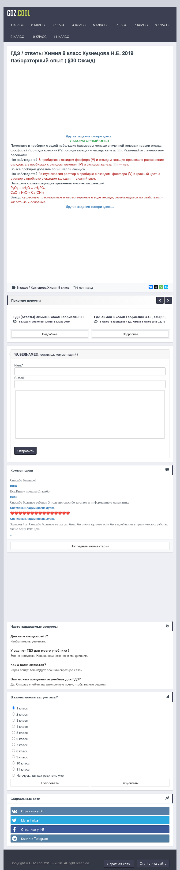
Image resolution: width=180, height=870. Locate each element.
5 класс (22, 732)
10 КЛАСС (39, 36)
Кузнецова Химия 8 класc (50, 287)
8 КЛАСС (162, 24)
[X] (156, 287)
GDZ (18, 13)
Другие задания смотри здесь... (90, 136)
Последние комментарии (90, 545)
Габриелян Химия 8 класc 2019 (50, 321)
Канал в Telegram (34, 838)
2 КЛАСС (38, 24)
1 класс (22, 708)
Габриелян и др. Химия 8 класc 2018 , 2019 (138, 321)
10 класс (23, 763)
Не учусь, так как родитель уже (40, 775)
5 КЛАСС (100, 24)
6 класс (22, 738)
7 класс (22, 744)
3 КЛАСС (58, 24)
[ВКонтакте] (151, 287)
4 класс (22, 726)
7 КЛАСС (141, 24)
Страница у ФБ (32, 829)
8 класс (22, 287)
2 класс (22, 714)
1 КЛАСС (17, 24)
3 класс (22, 720)
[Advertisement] (90, 101)
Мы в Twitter (30, 820)
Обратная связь (119, 863)
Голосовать (50, 782)
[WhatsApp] (161, 287)
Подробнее (49, 334)
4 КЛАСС (79, 24)
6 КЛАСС (120, 24)
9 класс (22, 757)
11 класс (23, 769)
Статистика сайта (153, 863)
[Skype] (166, 287)
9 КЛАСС (17, 36)
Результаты (130, 782)
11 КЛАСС (61, 36)
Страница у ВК (32, 811)
